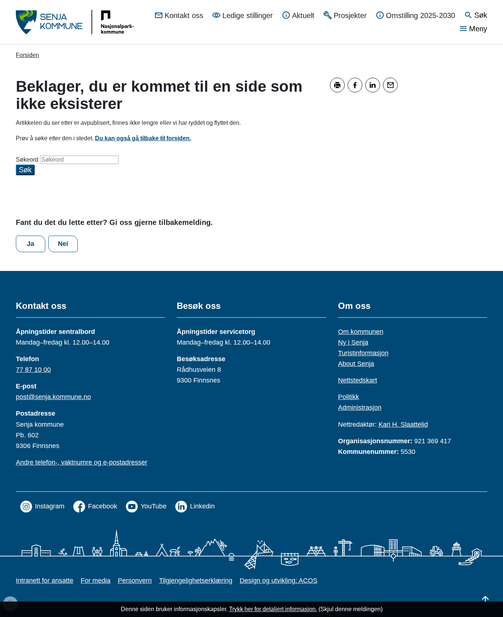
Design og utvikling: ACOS (278, 580)
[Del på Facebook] (355, 85)
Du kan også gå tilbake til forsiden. (143, 138)
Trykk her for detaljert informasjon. (273, 609)
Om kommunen (360, 331)
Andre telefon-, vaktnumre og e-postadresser (81, 462)
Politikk (348, 397)
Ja (30, 243)
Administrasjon (359, 407)
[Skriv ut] (337, 85)
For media (95, 580)
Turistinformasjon (363, 353)
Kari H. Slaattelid (403, 424)
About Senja (356, 363)
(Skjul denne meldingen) (351, 609)
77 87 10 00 (33, 369)
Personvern (135, 580)
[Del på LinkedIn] (372, 85)
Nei (63, 243)
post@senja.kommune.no (53, 397)
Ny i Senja (353, 342)
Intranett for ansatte (44, 580)
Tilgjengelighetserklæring (195, 580)
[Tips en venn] (390, 85)
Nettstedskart (357, 380)
